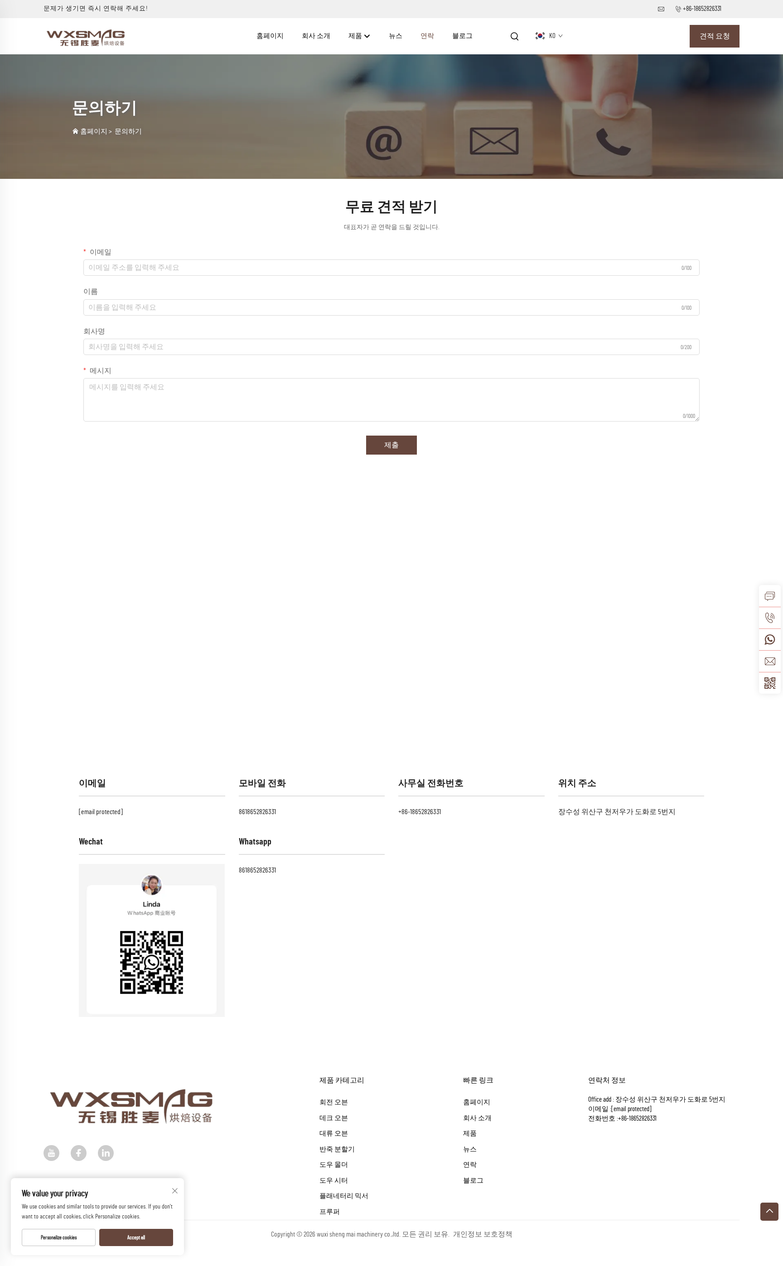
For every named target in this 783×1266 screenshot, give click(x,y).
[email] (770, 661)
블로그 (462, 36)
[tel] (770, 617)
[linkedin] (106, 1153)
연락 (427, 36)
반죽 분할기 (337, 1149)
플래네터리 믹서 (343, 1196)
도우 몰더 (333, 1164)
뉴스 (395, 36)
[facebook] (79, 1153)
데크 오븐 (333, 1118)
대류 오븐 (333, 1133)
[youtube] (51, 1153)
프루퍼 (329, 1211)
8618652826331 (257, 811)
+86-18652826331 (702, 8)
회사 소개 (316, 36)
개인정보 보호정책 (482, 1234)
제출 (391, 445)
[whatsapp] (770, 639)
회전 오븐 (333, 1102)
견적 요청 (715, 36)
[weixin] (770, 683)
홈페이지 (270, 36)
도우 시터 (333, 1180)
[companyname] (87, 35)
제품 (355, 36)
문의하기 (128, 131)
